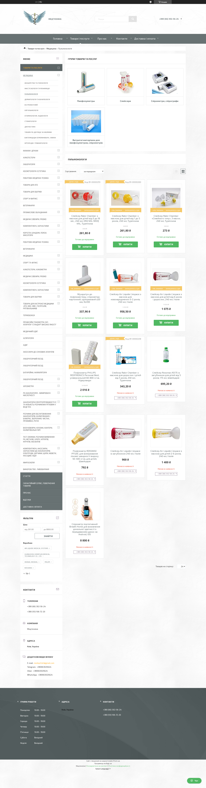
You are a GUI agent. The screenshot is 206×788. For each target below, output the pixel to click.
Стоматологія (30, 121)
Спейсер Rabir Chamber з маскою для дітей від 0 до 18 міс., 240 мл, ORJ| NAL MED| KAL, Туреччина (84, 220)
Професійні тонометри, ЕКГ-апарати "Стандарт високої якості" (39, 323)
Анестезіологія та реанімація (37, 88)
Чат (196, 781)
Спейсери (125, 101)
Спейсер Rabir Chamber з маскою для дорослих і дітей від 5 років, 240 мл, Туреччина (125, 376)
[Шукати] (133, 19)
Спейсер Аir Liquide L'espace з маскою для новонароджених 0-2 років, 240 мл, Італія (125, 298)
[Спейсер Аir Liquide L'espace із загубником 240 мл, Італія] (125, 433)
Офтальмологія (31, 110)
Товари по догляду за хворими (38, 132)
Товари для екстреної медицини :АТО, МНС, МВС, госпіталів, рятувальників (38, 306)
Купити (87, 246)
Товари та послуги (36, 48)
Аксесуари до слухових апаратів (38, 352)
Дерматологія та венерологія (37, 99)
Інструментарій (31, 105)
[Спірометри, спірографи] (164, 82)
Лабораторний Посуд (33, 359)
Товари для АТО (30, 185)
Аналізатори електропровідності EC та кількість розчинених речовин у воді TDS (39, 404)
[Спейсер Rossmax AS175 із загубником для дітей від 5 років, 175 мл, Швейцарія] (166, 355)
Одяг (25, 345)
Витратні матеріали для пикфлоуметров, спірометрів (86, 141)
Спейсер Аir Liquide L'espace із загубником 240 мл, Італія (125, 452)
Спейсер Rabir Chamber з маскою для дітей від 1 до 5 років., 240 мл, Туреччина (125, 218)
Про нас (102, 38)
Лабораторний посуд (33, 379)
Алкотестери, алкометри (35, 269)
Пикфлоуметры (86, 101)
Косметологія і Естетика (34, 171)
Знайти (48, 536)
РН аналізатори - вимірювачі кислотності (36, 394)
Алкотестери (29, 157)
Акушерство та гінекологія (36, 83)
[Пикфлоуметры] (86, 82)
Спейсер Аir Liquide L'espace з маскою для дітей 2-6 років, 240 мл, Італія (166, 453)
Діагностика (30, 127)
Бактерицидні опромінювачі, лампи (40, 138)
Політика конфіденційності (119, 766)
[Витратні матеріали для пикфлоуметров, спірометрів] (86, 121)
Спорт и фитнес (30, 199)
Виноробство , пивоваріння (36, 469)
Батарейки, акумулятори (35, 372)
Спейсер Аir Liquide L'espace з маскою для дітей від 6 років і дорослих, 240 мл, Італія (166, 297)
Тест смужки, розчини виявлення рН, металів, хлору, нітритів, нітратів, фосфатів (39, 439)
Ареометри (28, 386)
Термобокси (29, 315)
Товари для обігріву (32, 192)
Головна (57, 38)
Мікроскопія (29, 462)
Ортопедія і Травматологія (36, 143)
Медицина (51, 48)
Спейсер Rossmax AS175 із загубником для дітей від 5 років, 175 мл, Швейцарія (166, 375)
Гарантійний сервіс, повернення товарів (39, 484)
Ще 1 (28, 573)
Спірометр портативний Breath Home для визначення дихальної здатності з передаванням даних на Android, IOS (84, 529)
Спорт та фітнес (30, 263)
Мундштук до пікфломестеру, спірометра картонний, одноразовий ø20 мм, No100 (84, 298)
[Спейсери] (125, 82)
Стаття (26, 476)
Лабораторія (29, 164)
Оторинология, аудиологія (36, 116)
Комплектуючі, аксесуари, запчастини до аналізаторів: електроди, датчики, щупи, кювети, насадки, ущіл (39, 452)
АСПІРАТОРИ (28, 338)
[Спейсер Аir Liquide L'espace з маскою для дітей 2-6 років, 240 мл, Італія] (166, 433)
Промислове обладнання (35, 212)
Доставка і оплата (144, 38)
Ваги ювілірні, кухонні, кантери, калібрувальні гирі (38, 429)
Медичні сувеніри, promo (34, 219)
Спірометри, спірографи (164, 101)
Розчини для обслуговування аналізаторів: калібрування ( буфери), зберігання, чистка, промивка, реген (37, 417)
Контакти (121, 38)
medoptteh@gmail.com (44, 663)
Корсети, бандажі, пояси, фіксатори (35, 234)
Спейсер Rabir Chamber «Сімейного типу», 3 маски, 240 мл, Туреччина (166, 218)
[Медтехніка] (35, 26)
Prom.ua (116, 761)
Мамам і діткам (30, 151)
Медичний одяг (30, 331)
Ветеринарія (29, 205)
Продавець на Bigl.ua (103, 763)
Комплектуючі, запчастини (36, 226)
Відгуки (27, 500)
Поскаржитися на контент (96, 766)
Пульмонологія (31, 94)
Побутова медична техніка (36, 178)
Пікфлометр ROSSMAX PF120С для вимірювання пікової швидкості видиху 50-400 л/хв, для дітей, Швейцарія (85, 456)
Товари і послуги (79, 38)
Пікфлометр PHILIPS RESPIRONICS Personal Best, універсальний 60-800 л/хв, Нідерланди (84, 376)
